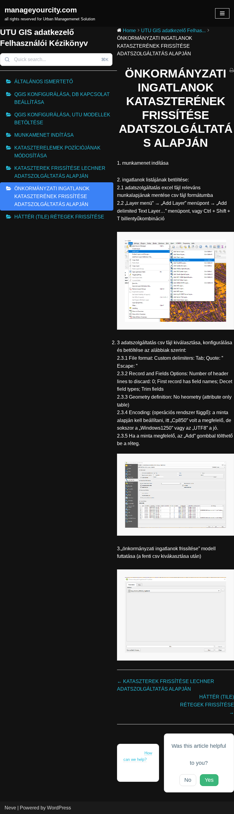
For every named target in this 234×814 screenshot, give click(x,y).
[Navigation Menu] (222, 13)
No (187, 780)
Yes (209, 780)
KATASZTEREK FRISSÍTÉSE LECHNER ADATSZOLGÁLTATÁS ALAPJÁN (59, 172)
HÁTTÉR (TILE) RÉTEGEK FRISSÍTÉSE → (207, 704)
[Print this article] (231, 71)
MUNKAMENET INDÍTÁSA (44, 135)
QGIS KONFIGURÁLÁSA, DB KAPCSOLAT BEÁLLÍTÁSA (62, 98)
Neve (10, 807)
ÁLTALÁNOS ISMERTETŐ (43, 81)
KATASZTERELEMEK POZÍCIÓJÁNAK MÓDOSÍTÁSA (57, 151)
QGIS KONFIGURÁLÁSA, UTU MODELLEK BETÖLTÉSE (62, 118)
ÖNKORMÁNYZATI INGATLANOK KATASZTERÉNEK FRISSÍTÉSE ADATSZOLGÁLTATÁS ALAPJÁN (52, 196)
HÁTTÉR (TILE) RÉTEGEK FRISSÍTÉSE (59, 216)
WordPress (59, 807)
